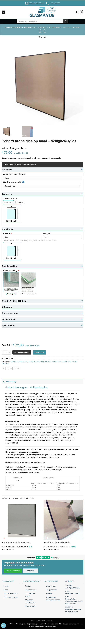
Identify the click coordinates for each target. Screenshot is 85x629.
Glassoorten (51, 586)
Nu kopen (39, 352)
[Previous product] (44, 31)
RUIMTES (42, 27)
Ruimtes (49, 593)
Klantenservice (31, 590)
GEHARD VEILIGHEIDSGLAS (18, 361)
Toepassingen (51, 590)
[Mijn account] (76, 12)
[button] (3, 12)
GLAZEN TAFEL (66, 361)
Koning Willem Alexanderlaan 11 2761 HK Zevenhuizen (74, 601)
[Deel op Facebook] (7, 368)
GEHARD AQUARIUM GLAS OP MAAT (39, 361)
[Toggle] (4, 381)
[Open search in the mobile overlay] (42, 21)
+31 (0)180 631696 (72, 588)
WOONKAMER (55, 27)
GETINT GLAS (56, 361)
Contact (30, 571)
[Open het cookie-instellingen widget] (3, 625)
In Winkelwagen (21, 352)
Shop (6, 590)
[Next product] (40, 31)
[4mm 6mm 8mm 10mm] (42, 178)
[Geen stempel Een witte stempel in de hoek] (42, 186)
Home (6, 586)
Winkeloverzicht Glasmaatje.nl (20, 27)
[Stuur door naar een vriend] (11, 368)
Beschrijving (11, 381)
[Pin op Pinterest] (14, 368)
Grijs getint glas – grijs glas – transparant (16, 542)
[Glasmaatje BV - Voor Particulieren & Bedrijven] (42, 12)
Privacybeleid (30, 606)
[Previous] (1, 527)
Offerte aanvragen (12, 571)
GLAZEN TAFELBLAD (71, 27)
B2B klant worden (11, 597)
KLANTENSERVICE (48, 620)
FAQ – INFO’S (35, 620)
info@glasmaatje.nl (72, 593)
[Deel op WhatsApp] (3, 368)
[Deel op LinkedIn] (18, 368)
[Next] (83, 527)
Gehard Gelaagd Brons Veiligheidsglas (57, 542)
